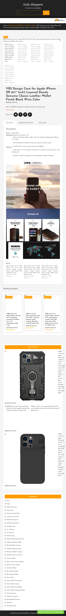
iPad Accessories (12, 507)
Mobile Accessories (16, 25)
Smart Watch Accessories (14, 580)
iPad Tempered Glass (13, 513)
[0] (55, 21)
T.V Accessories (11, 593)
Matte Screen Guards (13, 564)
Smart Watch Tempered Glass (16, 590)
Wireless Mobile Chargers (14, 552)
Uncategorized (11, 605)
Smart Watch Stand (13, 584)
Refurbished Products (13, 599)
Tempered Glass (11, 568)
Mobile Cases (30, 25)
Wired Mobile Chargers (14, 545)
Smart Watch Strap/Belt (14, 587)
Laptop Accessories (13, 516)
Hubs (8, 504)
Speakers (9, 602)
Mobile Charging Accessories (15, 539)
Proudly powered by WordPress (20, 613)
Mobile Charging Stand (14, 548)
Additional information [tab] (26, 122)
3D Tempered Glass (12, 574)
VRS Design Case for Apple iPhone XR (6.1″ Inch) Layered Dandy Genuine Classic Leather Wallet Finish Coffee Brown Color (14, 269)
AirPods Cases (11, 526)
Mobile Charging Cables (14, 542)
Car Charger (10, 529)
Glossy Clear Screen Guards (15, 561)
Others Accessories (12, 596)
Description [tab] (9, 122)
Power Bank (10, 577)
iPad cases (10, 510)
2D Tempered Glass (13, 571)
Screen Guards (11, 558)
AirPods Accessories (13, 523)
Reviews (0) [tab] (42, 122)
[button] (60, 41)
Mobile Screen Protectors (14, 555)
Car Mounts (10, 532)
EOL (8, 500)
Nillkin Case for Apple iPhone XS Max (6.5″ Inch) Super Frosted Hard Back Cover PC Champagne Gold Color (13, 319)
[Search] (46, 13)
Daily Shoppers (33, 4)
